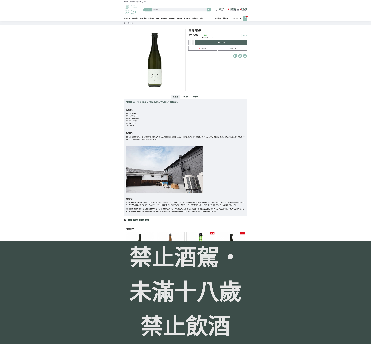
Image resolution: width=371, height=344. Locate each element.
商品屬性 (185, 97)
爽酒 (130, 220)
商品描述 (175, 97)
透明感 (136, 220)
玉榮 (147, 220)
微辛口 (142, 220)
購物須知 (195, 97)
